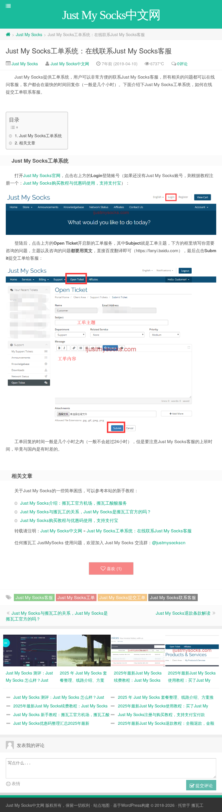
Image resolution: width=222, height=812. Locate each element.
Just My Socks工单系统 (40, 135)
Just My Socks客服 (34, 597)
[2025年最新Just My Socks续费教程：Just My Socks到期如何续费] (138, 650)
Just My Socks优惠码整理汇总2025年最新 (51, 723)
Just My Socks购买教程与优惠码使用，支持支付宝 (72, 183)
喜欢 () (114, 568)
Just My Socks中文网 (70, 63)
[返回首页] (8, 34)
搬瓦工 (197, 805)
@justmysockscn (168, 542)
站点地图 (101, 805)
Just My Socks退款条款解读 (183, 613)
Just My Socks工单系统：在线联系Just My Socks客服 (89, 50)
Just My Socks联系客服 (173, 597)
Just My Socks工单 (76, 597)
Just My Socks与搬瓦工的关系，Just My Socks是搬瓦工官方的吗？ (85, 511)
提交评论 (203, 785)
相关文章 (27, 143)
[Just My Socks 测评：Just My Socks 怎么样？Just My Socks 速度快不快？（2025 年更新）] (30, 650)
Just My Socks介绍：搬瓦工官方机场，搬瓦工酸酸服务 (73, 503)
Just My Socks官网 (41, 175)
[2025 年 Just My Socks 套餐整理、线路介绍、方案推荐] (84, 650)
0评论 (182, 63)
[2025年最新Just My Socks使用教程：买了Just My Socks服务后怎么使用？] (192, 650)
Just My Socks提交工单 (122, 597)
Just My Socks (29, 34)
